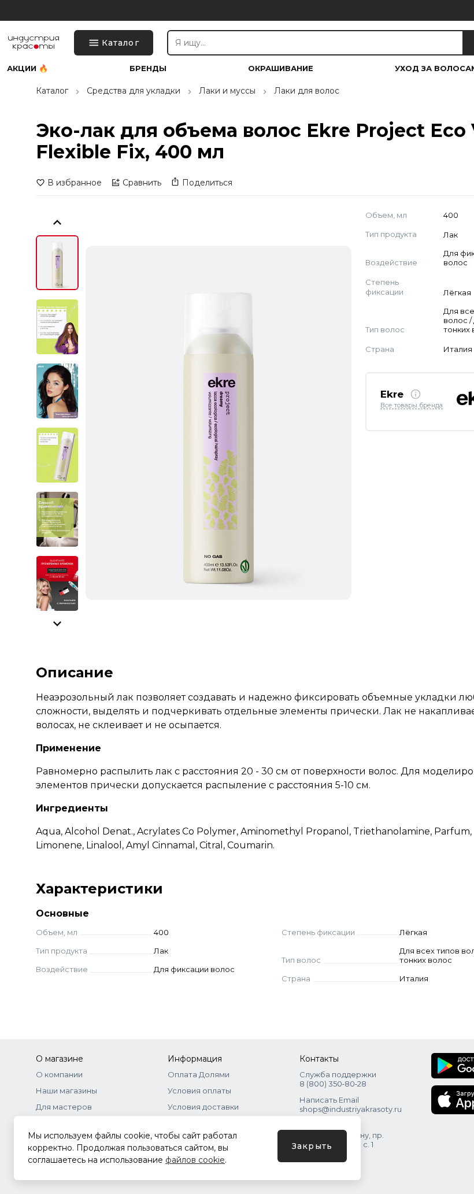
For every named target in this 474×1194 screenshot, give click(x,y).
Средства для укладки (133, 91)
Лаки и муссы (227, 91)
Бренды (147, 68)
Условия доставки (203, 1106)
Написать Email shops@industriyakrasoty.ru (350, 1104)
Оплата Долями (198, 1074)
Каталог (52, 91)
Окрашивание (280, 68)
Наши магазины (66, 1090)
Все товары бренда (411, 405)
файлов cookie (195, 1160)
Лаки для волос (306, 91)
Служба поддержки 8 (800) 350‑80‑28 (337, 1079)
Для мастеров (64, 1106)
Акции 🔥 (27, 68)
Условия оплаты (199, 1090)
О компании (59, 1074)
